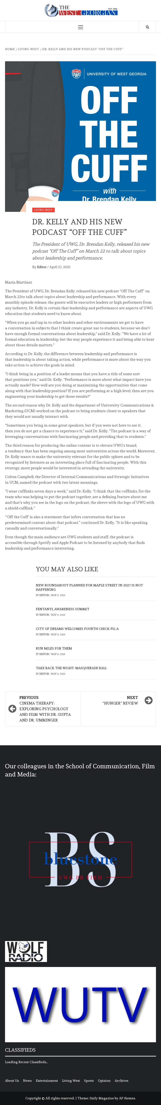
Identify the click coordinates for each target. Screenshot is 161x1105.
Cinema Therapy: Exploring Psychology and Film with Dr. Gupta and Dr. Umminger (45, 708)
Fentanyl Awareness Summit (62, 609)
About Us (12, 1081)
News (27, 1081)
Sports (89, 1081)
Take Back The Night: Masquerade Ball (71, 668)
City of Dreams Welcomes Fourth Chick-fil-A (77, 629)
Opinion (104, 1081)
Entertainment (47, 1081)
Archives (121, 1081)
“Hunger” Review (120, 700)
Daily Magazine (102, 1098)
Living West (43, 209)
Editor (42, 267)
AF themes (127, 1098)
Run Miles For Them (54, 648)
